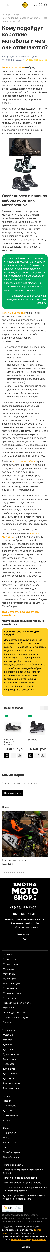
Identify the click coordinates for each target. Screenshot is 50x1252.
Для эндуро (9, 1068)
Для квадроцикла (12, 1083)
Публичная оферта (13, 1164)
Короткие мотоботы (13, 67)
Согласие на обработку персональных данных (23, 1171)
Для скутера (9, 1078)
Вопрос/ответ (10, 1142)
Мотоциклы (9, 1007)
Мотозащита (9, 978)
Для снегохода (11, 1088)
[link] (12, 1209)
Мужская (8, 1034)
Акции (6, 1120)
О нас (6, 1128)
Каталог (7, 1096)
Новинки (7, 1100)
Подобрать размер (13, 1152)
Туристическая (11, 1054)
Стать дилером (11, 1115)
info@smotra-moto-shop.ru (25, 927)
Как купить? (9, 1132)
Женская (7, 1039)
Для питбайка (10, 1073)
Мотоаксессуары (12, 993)
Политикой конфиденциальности (28, 1239)
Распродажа (9, 1105)
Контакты (8, 1137)
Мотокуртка (9, 959)
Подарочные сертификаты (17, 1002)
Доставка (8, 1110)
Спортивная (9, 1059)
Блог (16, 14)
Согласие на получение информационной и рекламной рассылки (25, 1189)
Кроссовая (8, 1064)
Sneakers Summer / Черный (9, 742)
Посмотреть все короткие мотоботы (20, 613)
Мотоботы (8, 969)
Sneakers (32, 739)
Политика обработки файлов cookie (22, 1182)
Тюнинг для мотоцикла (15, 1012)
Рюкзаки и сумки (12, 983)
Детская (7, 1044)
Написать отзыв (12, 793)
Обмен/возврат (11, 1157)
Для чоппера (9, 1049)
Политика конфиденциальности (20, 1177)
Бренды (7, 1022)
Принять (25, 1246)
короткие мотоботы (24, 461)
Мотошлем (8, 954)
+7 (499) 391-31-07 (23, 907)
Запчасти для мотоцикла (16, 1017)
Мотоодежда (10, 988)
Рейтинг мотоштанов (14, 860)
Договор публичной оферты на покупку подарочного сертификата (24, 1197)
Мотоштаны (9, 973)
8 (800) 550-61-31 (23, 913)
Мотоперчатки (10, 964)
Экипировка (9, 998)
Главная (6, 14)
